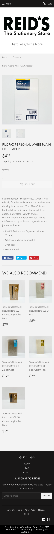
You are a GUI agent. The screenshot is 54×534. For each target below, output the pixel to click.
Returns (26, 514)
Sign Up (46, 495)
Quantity (5, 169)
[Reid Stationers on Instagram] (48, 519)
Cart (49, 3)
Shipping (6, 161)
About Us (27, 472)
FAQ (27, 468)
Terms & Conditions (14, 510)
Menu (9, 3)
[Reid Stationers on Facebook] (43, 519)
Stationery (17, 57)
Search (27, 463)
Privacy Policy (30, 510)
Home (4, 57)
